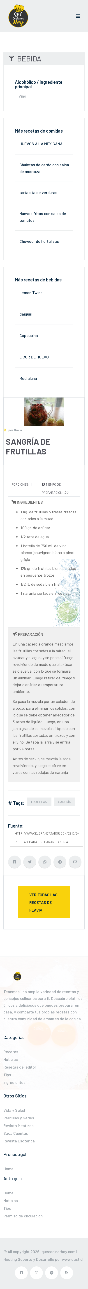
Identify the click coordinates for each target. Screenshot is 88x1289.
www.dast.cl (72, 1259)
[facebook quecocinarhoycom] (21, 1272)
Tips (7, 1074)
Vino (22, 96)
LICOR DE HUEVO (34, 356)
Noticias (10, 1059)
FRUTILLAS (39, 802)
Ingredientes (14, 1082)
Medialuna (28, 378)
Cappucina (28, 335)
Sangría (64, 802)
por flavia (15, 430)
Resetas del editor (19, 1066)
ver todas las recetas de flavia (43, 902)
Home (8, 1168)
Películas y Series (18, 1117)
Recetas (10, 1051)
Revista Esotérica (19, 1140)
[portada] (18, 16)
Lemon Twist (30, 292)
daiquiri (25, 313)
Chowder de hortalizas (39, 241)
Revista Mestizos (18, 1125)
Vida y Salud (14, 1110)
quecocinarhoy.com (58, 1251)
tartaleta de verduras (38, 192)
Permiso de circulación (23, 1215)
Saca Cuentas (15, 1133)
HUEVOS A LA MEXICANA (41, 143)
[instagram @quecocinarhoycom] (36, 1272)
